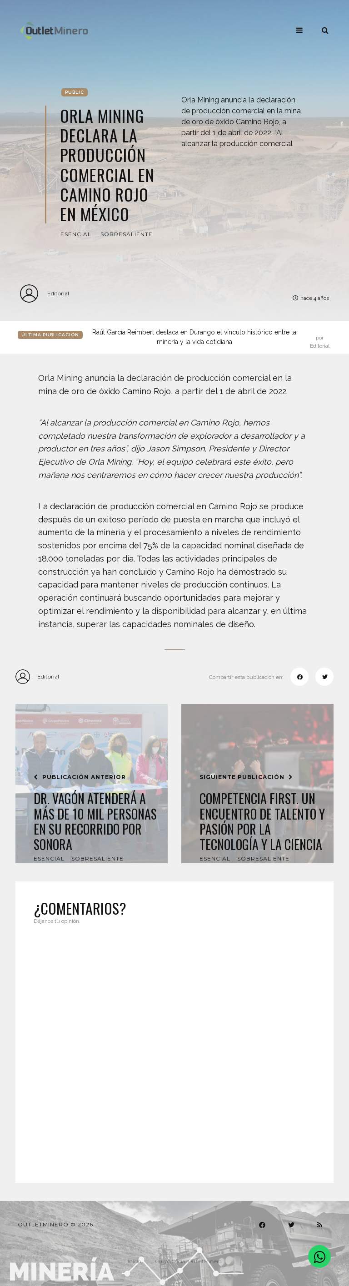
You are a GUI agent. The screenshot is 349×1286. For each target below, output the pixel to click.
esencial (75, 234)
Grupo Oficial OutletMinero (188, 1261)
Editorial (58, 293)
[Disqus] (174, 1048)
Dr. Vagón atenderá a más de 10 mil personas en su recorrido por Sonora (95, 821)
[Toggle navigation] (299, 30)
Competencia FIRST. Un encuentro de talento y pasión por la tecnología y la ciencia (262, 821)
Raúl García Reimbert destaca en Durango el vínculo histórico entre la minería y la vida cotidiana (210, 338)
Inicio (134, 1261)
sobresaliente (126, 234)
